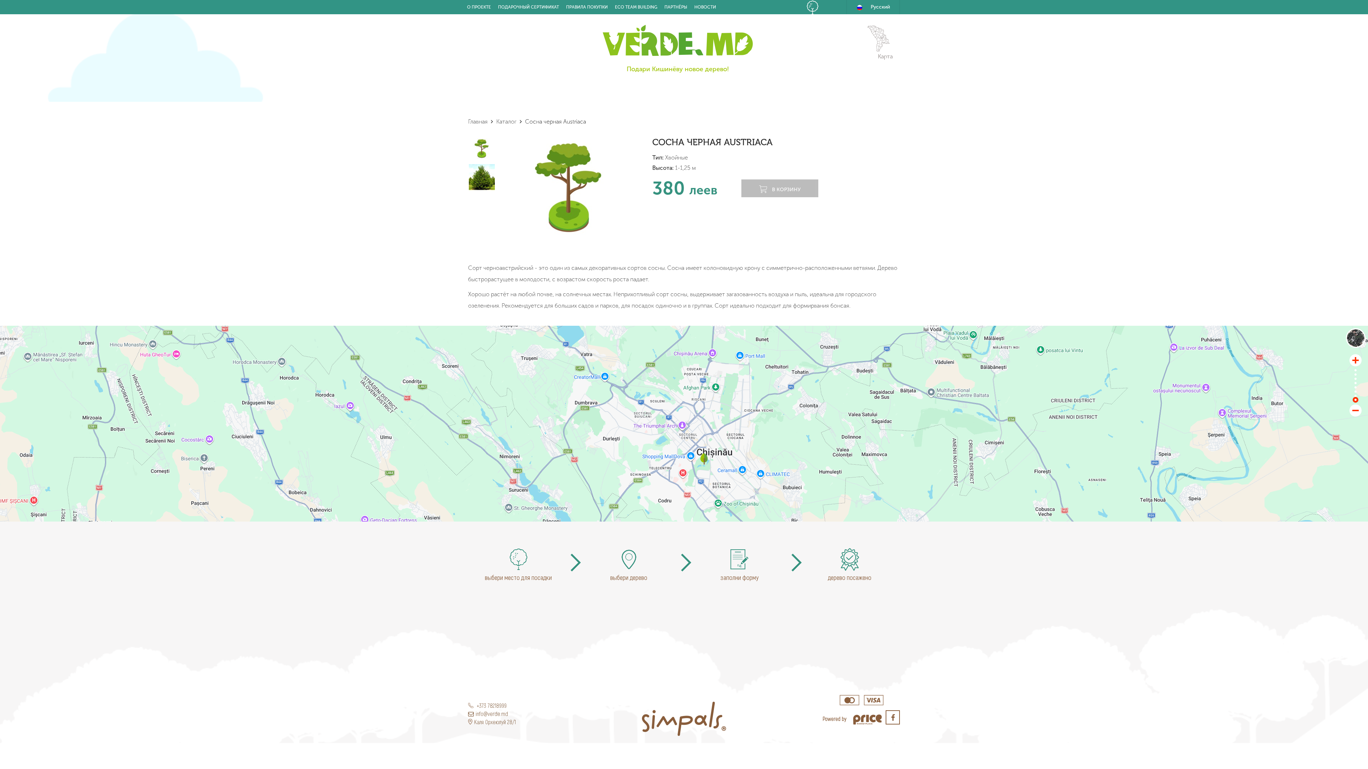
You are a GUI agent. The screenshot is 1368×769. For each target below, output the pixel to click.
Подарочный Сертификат (528, 7)
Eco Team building (636, 7)
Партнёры (675, 7)
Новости (705, 7)
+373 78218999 (491, 705)
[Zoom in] (1355, 360)
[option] (568, 187)
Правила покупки (587, 7)
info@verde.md (492, 713)
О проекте (479, 7)
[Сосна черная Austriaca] (704, 459)
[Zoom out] (1355, 410)
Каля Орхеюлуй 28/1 (495, 721)
